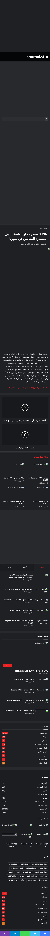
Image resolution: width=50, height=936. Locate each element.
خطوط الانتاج (42, 759)
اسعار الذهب (43, 868)
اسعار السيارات (27, 872)
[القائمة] (3, 57)
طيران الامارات (13, 880)
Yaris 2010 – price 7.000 (14, 478)
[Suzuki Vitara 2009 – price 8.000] (25, 847)
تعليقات (8, 567)
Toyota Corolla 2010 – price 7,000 (19, 711)
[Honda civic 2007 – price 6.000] (37, 469)
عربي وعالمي (42, 752)
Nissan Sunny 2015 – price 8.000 (13, 502)
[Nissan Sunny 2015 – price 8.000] (13, 493)
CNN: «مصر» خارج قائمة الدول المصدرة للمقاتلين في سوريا (25, 387)
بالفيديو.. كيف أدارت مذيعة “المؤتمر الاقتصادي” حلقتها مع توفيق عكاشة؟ (21, 576)
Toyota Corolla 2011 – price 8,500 (19, 589)
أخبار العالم (43, 763)
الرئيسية (43, 228)
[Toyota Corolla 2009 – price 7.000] (41, 603)
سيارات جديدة (32, 880)
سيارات (22, 876)
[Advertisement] (25, 26)
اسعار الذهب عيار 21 (17, 868)
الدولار (18, 872)
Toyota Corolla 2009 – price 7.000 (18, 600)
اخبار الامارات (25, 864)
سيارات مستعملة (41, 744)
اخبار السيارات (42, 748)
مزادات (44, 737)
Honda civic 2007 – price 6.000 (37, 479)
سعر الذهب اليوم (32, 876)
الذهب (11, 872)
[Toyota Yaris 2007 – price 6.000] (25, 828)
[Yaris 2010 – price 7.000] (13, 469)
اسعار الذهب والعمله (41, 872)
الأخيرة (25, 567)
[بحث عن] (47, 57)
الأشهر (41, 567)
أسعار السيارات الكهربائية (39, 864)
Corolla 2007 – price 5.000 (39, 502)
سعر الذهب (43, 876)
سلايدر (44, 740)
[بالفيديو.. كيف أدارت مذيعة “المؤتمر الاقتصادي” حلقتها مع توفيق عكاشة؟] (41, 580)
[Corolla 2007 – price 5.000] (37, 493)
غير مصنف (43, 733)
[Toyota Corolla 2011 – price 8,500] (41, 592)
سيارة (22, 880)
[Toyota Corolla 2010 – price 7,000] (41, 714)
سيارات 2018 (43, 880)
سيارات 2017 (12, 876)
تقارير (45, 755)
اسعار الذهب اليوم (31, 868)
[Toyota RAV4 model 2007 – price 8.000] (41, 624)
